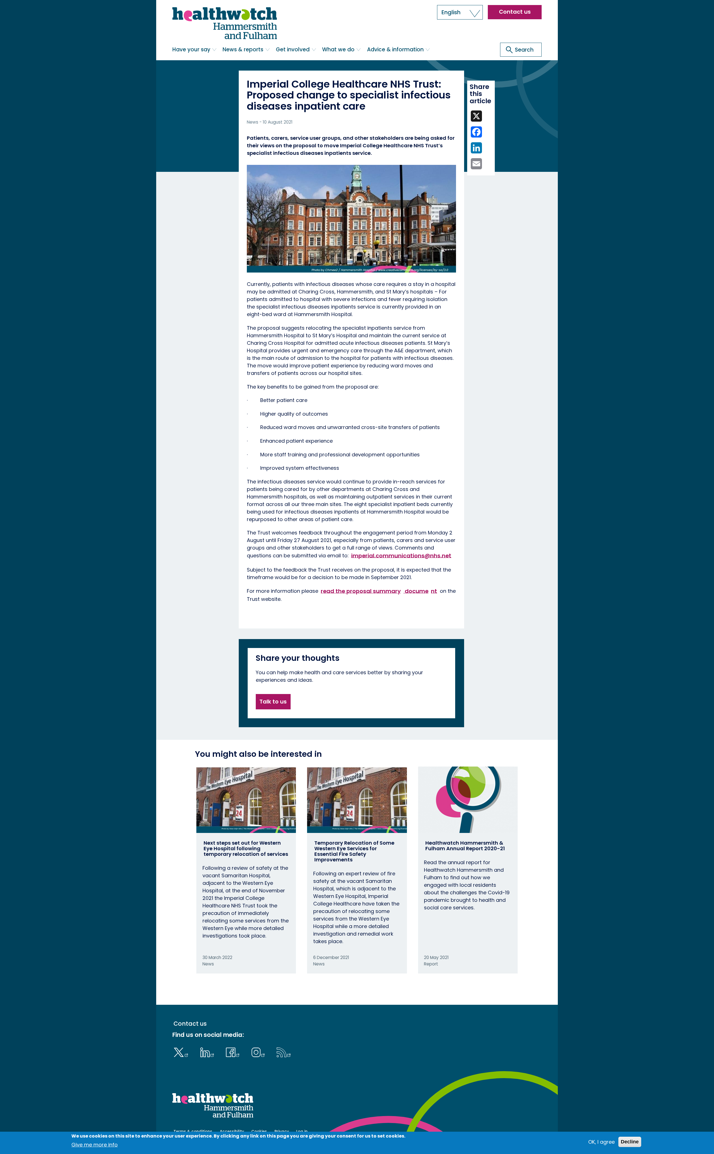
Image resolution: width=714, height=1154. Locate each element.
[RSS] (284, 1051)
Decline (630, 1142)
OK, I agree (601, 1141)
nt (434, 591)
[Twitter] (182, 1051)
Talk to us (273, 701)
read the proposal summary (361, 591)
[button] (460, 12)
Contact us (515, 12)
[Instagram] (259, 1051)
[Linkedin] (208, 1051)
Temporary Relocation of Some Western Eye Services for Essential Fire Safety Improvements (354, 851)
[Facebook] (234, 1051)
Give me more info (94, 1144)
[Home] (224, 23)
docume (415, 591)
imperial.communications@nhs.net (401, 555)
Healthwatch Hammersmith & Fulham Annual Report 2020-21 (465, 845)
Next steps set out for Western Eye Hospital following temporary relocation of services (246, 848)
